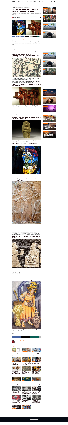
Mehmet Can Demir (15, 17)
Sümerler (23, 40)
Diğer (42, 1)
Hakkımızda (32, 422)
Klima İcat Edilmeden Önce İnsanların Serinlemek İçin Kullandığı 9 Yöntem (16, 363)
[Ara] (56, 1)
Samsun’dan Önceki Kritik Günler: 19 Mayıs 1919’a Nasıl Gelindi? (36, 392)
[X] (51, 1)
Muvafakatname (44, 422)
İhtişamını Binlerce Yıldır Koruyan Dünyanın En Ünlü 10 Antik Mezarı (26, 363)
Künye (35, 422)
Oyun (13, 351)
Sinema (36, 1)
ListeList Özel (27, 1)
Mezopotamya (24, 39)
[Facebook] (31, 419)
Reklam (52, 422)
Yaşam (34, 1)
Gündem (23, 1)
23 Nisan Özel (14, 408)
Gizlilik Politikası (39, 422)
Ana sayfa (13, 7)
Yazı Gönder (46, 1)
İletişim (55, 422)
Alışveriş (31, 1)
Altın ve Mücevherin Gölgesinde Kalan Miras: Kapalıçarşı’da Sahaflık (36, 401)
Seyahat (39, 1)
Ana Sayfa (19, 1)
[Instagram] (35, 419)
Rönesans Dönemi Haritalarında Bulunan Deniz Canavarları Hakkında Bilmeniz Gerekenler (25, 373)
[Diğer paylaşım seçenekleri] (40, 36)
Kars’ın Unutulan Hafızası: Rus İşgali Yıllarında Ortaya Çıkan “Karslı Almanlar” (26, 392)
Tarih (14, 7)
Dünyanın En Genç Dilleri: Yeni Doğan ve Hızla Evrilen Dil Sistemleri (26, 383)
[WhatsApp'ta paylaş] (38, 36)
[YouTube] (54, 1)
